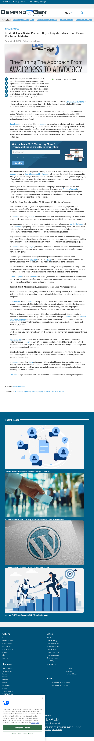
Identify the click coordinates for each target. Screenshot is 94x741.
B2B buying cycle (39, 391)
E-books (4, 682)
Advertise (23, 2)
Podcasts (5, 652)
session (43, 124)
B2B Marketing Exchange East (61, 685)
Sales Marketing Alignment (47, 20)
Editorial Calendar (71, 674)
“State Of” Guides (7, 668)
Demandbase (15, 302)
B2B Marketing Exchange (38, 2)
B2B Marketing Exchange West (61, 682)
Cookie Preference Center (22, 734)
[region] (22, 718)
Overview (69, 668)
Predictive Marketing (53, 652)
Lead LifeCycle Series (75, 101)
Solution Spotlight (7, 649)
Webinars (5, 680)
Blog (3, 655)
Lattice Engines (16, 277)
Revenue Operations (53, 655)
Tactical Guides (7, 671)
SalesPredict (15, 124)
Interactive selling (66, 20)
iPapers (4, 688)
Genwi (30, 362)
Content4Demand (70, 189)
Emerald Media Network (9, 2)
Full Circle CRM (16, 339)
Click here (13, 375)
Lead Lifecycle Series (55, 391)
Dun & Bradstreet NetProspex (37, 174)
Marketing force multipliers (23, 20)
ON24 (48, 259)
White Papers (6, 685)
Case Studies (6, 646)
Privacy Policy (35, 723)
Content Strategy (52, 641)
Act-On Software (76, 224)
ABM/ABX (50, 638)
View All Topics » (52, 661)
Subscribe (5, 658)
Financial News (7, 643)
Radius (31, 217)
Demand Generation (53, 643)
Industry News (12, 29)
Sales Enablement (52, 658)
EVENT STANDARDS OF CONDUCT (60, 727)
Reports (4, 677)
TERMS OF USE (46, 730)
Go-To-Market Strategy (53, 646)
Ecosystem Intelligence (85, 20)
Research (5, 674)
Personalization (51, 649)
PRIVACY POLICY (57, 730)
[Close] (42, 698)
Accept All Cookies (22, 727)
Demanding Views (7, 641)
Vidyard (31, 247)
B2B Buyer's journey (23, 391)
